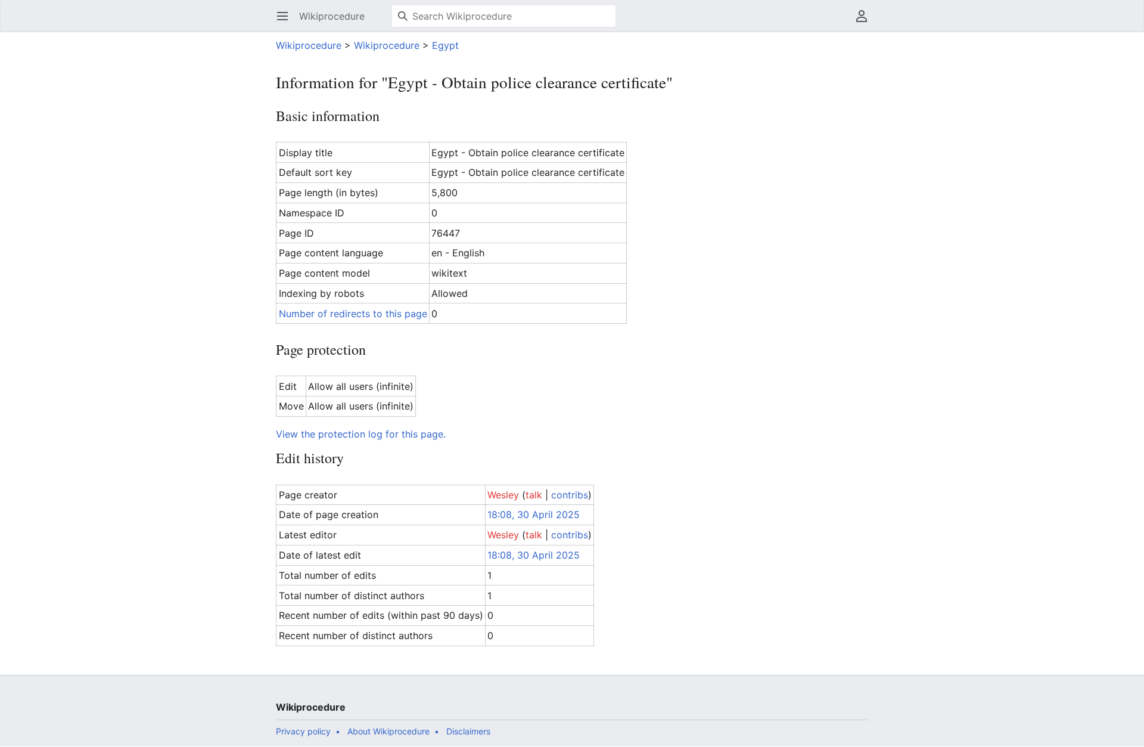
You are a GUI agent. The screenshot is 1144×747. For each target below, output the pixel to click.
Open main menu (286, 22)
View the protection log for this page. (361, 434)
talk (534, 495)
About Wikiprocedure (388, 731)
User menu (865, 22)
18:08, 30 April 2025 (533, 514)
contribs (569, 495)
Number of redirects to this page (353, 314)
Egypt (445, 45)
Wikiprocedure (308, 45)
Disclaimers (468, 731)
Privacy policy (303, 731)
